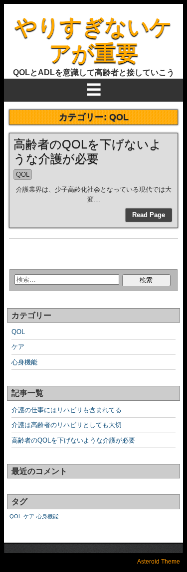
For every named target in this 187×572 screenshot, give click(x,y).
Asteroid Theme (158, 561)
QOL (22, 174)
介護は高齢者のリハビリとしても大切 (66, 425)
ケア (17, 346)
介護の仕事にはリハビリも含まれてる (66, 410)
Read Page (148, 215)
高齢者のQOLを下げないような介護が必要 (87, 151)
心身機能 (24, 362)
